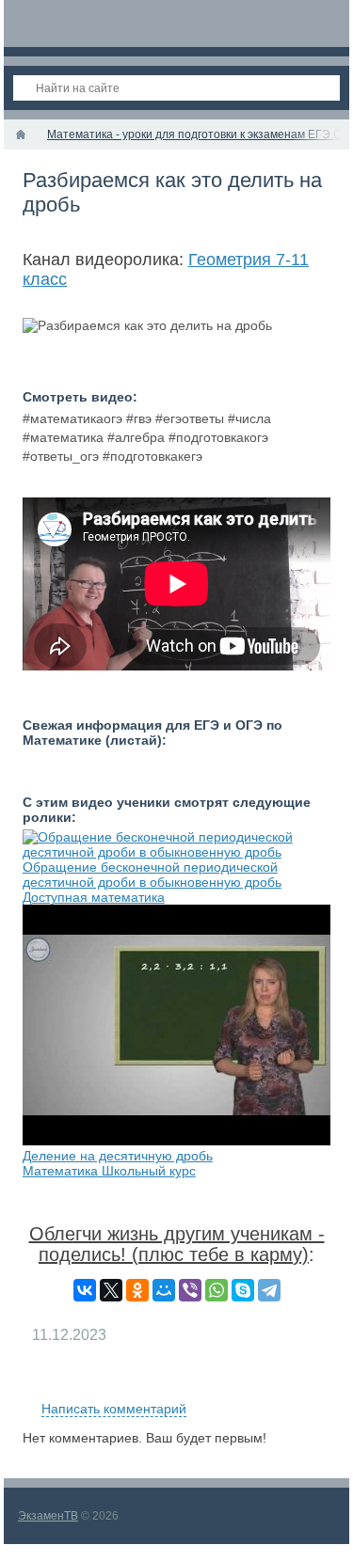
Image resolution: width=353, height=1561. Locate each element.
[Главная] (20, 134)
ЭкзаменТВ (48, 1515)
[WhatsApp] (216, 1290)
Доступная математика (94, 897)
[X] (111, 1290)
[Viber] (190, 1290)
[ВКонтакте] (84, 1290)
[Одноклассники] (137, 1290)
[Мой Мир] (163, 1290)
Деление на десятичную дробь (118, 1155)
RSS (322, 1387)
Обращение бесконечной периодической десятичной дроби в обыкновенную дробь (152, 874)
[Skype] (243, 1290)
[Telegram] (269, 1290)
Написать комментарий (113, 1408)
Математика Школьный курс (109, 1170)
